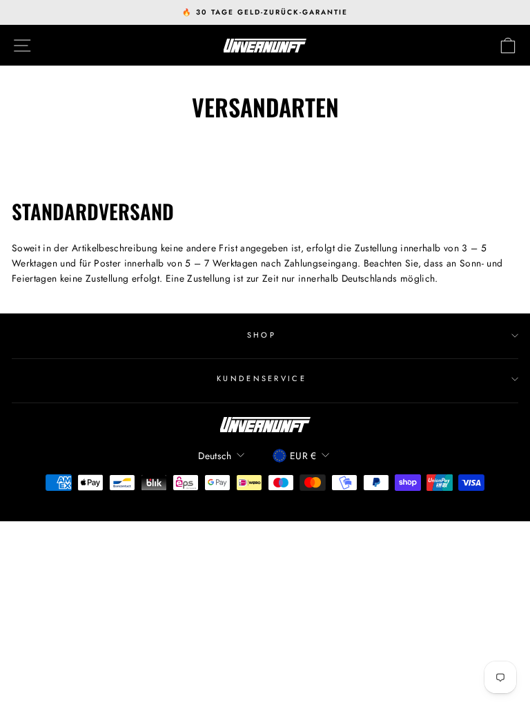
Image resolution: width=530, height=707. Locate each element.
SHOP (261, 334)
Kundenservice (261, 378)
